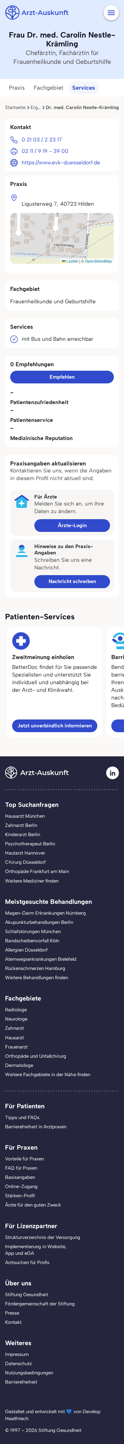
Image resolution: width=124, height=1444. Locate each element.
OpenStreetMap (98, 261)
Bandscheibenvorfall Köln (32, 941)
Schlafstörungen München (33, 931)
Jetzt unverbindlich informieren (54, 726)
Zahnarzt (14, 1028)
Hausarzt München (25, 816)
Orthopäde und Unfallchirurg (35, 1056)
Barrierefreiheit (21, 1382)
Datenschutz (18, 1363)
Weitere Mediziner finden (32, 881)
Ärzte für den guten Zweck (33, 1205)
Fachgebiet (48, 87)
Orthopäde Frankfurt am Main (37, 871)
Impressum (17, 1354)
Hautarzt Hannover (25, 853)
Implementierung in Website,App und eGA (35, 1250)
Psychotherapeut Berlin (30, 844)
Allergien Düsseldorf (26, 950)
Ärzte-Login (72, 525)
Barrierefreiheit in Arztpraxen (35, 1127)
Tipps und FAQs (22, 1117)
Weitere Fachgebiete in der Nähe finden (47, 1074)
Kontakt (13, 1322)
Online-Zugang (21, 1186)
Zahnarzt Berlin (21, 825)
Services (83, 87)
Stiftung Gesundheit (26, 1294)
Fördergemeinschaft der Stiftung (40, 1304)
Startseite (15, 107)
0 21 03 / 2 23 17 (42, 139)
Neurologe (16, 1019)
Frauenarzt (16, 1047)
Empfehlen (62, 377)
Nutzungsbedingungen (29, 1373)
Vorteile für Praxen (24, 1159)
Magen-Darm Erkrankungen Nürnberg (45, 913)
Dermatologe (19, 1065)
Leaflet (71, 261)
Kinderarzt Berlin (22, 834)
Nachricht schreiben (72, 581)
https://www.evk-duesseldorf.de (61, 162)
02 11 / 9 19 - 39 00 (45, 151)
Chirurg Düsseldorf (25, 862)
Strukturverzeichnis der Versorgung (42, 1237)
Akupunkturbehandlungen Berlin (39, 922)
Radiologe (16, 1010)
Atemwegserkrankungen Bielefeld (40, 959)
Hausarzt (14, 1038)
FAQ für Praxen (21, 1168)
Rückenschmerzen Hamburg (35, 968)
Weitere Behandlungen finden (36, 977)
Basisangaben (20, 1177)
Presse (12, 1313)
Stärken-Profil (20, 1196)
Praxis (17, 87)
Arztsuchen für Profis (27, 1262)
